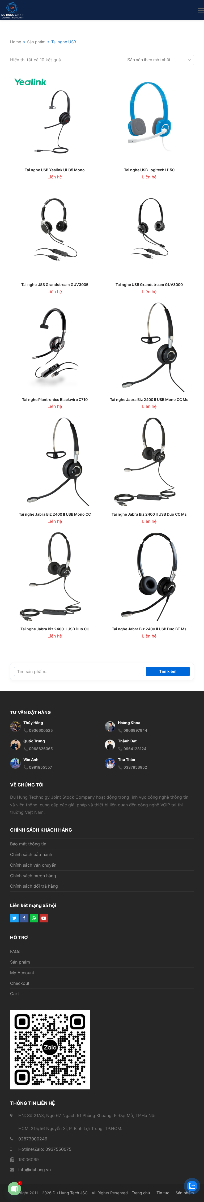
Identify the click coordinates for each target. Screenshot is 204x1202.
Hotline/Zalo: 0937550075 (44, 1149)
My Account (22, 972)
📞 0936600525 (38, 730)
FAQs (15, 951)
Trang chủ (141, 1193)
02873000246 (32, 1138)
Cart (14, 993)
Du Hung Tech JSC (70, 1193)
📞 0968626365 (38, 748)
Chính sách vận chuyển (33, 865)
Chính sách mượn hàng (33, 875)
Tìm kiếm (167, 671)
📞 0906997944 (132, 730)
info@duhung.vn (34, 1169)
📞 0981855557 (37, 767)
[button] (201, 10)
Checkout (19, 983)
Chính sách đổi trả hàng (34, 886)
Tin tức (162, 1193)
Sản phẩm (20, 962)
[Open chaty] (14, 1189)
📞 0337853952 (132, 767)
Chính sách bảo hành (31, 854)
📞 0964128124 (132, 748)
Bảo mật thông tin (28, 843)
